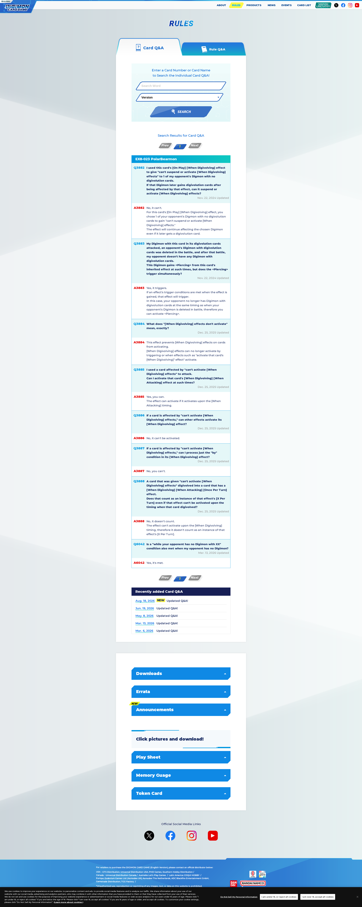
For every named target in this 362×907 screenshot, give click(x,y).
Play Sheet (148, 757)
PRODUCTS (253, 5)
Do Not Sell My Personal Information (239, 897)
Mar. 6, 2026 (144, 630)
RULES (236, 5)
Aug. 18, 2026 (145, 601)
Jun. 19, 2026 (144, 608)
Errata (143, 691)
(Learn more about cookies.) (68, 902)
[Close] (357, 897)
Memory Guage (153, 775)
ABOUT (221, 5)
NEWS (272, 5)
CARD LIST (304, 5)
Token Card (149, 793)
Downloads (149, 673)
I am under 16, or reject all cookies (279, 897)
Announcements (155, 709)
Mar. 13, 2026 (144, 623)
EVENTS (286, 5)
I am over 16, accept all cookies (318, 897)
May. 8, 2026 (144, 615)
